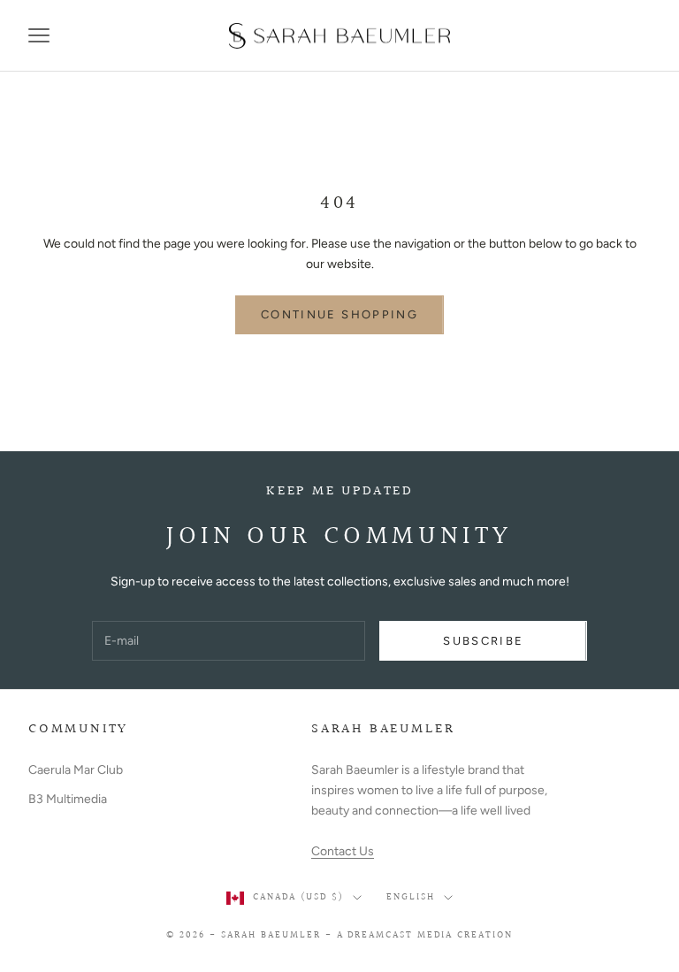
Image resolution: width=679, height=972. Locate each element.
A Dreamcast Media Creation (425, 935)
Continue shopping (339, 314)
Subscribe (483, 640)
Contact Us (342, 851)
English (410, 897)
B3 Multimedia (67, 799)
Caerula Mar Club (75, 769)
